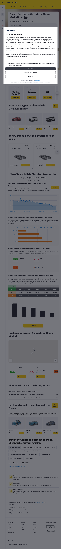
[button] (30, 68)
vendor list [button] (11, 50)
